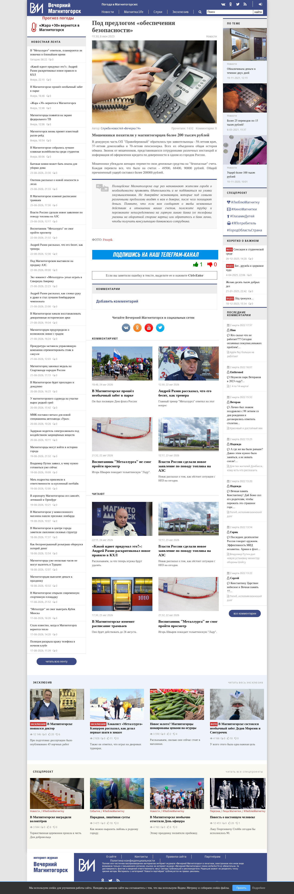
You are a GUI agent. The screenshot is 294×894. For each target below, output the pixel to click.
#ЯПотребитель (243, 223)
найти (258, 12)
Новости (108, 12)
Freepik (108, 239)
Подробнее (258, 888)
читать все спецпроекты (244, 771)
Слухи (158, 12)
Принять (241, 887)
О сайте (111, 856)
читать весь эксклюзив (245, 682)
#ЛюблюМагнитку (245, 202)
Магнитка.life (133, 12)
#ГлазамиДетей (241, 216)
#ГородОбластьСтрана (244, 230)
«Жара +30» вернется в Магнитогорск (59, 27)
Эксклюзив (180, 12)
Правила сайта (176, 856)
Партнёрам (212, 856)
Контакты (141, 856)
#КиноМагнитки (244, 209)
